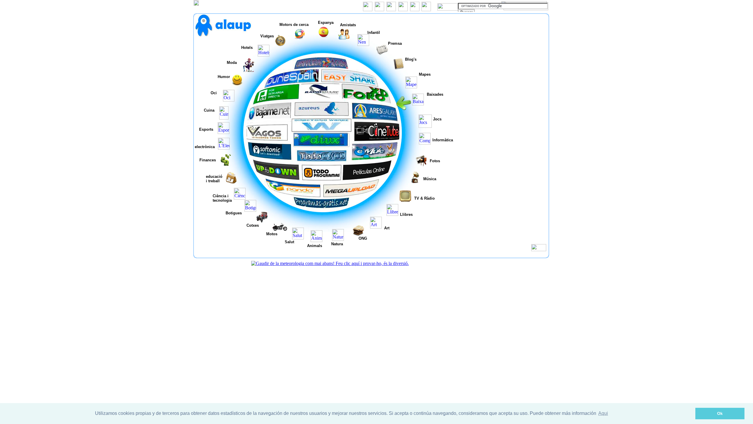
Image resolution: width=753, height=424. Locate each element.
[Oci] (228, 99)
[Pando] (294, 195)
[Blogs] (398, 68)
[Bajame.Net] (270, 117)
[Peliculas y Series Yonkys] (368, 179)
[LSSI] (538, 249)
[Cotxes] (262, 221)
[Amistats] (344, 38)
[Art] (376, 226)
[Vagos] (266, 140)
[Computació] (425, 142)
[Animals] (316, 240)
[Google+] (391, 9)
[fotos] (421, 165)
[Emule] (376, 158)
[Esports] (223, 132)
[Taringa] (321, 145)
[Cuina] (224, 117)
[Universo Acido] (322, 66)
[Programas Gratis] (321, 207)
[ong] (358, 234)
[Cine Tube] (378, 139)
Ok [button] (720, 413)
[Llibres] (392, 214)
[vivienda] (237, 84)
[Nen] (363, 44)
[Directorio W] (322, 130)
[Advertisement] (501, 54)
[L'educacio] (231, 182)
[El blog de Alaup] (414, 9)
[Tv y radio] (405, 200)
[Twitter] (379, 9)
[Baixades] (418, 103)
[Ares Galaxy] (376, 117)
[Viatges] (280, 44)
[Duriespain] (295, 81)
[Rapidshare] (321, 97)
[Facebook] (367, 9)
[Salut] (298, 237)
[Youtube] (403, 9)
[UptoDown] (277, 177)
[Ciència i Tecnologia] (240, 198)
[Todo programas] (321, 179)
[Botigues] (250, 210)
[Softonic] (271, 157)
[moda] (248, 70)
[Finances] (226, 164)
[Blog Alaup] (224, 34)
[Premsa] (382, 53)
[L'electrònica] (224, 147)
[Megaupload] (349, 195)
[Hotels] (263, 54)
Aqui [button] (603, 413)
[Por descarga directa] (279, 98)
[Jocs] (425, 126)
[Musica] (415, 181)
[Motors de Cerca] (300, 38)
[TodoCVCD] (321, 160)
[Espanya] (324, 36)
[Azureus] (322, 114)
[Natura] (338, 239)
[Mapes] (411, 86)
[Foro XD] (367, 98)
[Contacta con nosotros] (426, 9)
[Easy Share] (351, 82)
